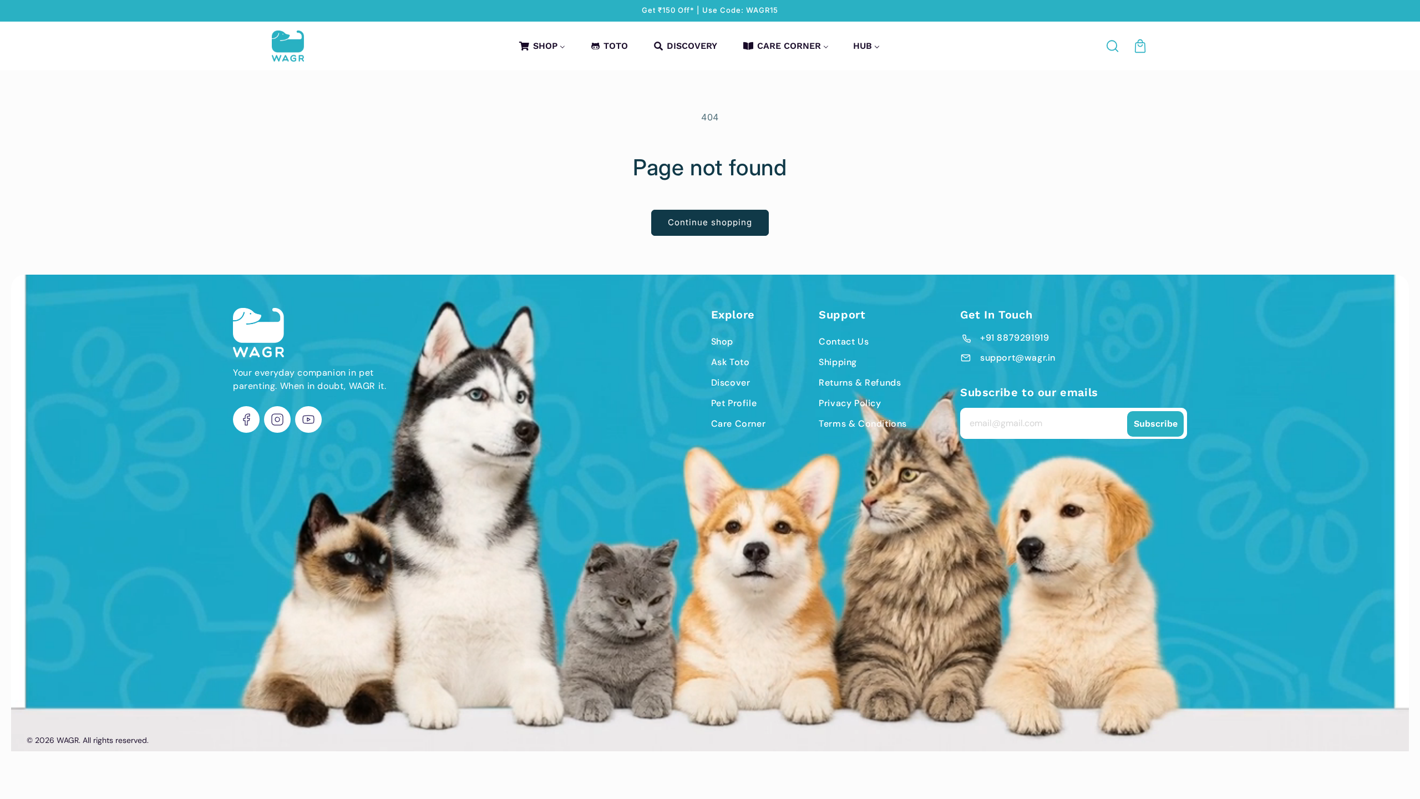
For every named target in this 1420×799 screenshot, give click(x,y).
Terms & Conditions (863, 423)
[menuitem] (541, 46)
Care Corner (738, 423)
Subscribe (1156, 423)
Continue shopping (710, 222)
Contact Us (844, 341)
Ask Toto (730, 362)
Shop (722, 341)
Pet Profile (734, 403)
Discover (730, 382)
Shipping (838, 362)
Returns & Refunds (860, 382)
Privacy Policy (850, 403)
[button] (1113, 46)
